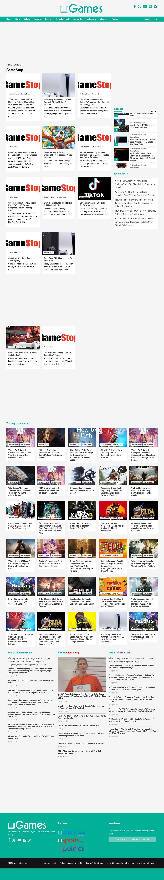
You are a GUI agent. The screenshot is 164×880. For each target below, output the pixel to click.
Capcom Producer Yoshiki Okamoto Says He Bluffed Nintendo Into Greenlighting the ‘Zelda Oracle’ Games (112, 566)
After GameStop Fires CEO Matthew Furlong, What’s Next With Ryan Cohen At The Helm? (21, 102)
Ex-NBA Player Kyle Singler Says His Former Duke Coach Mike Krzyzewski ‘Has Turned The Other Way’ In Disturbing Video (82, 696)
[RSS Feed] (155, 6)
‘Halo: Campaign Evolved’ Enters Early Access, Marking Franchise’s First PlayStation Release (142, 603)
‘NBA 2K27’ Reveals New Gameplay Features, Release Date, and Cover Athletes (135, 212)
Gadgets (49, 19)
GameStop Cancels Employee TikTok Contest (92, 204)
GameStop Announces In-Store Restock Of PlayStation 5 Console (57, 102)
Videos (27, 19)
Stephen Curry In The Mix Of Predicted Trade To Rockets (81, 743)
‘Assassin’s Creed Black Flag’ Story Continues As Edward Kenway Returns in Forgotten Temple (112, 492)
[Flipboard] (150, 6)
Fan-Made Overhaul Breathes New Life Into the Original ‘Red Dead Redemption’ (112, 527)
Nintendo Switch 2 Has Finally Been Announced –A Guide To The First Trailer (143, 138)
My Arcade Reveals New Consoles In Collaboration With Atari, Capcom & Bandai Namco (142, 153)
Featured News (13, 94)
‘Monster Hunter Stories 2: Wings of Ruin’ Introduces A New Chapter (58, 155)
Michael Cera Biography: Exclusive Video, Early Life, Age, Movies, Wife (31, 737)
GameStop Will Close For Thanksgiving (19, 259)
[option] (135, 122)
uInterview (91, 19)
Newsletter (78, 19)
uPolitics (114, 19)
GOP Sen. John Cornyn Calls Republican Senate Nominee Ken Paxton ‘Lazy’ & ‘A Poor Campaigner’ (132, 688)
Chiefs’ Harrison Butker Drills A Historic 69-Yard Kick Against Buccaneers (79, 752)
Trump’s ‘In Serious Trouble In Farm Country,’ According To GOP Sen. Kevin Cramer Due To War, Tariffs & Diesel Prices (131, 699)
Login (147, 19)
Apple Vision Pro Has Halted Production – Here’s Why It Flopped (142, 168)
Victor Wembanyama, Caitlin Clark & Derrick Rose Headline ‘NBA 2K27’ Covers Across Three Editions (20, 639)
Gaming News (25, 94)
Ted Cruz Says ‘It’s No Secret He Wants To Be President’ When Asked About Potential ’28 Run (131, 720)
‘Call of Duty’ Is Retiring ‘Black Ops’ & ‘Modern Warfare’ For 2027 (80, 525)
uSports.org (72, 652)
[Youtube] (145, 6)
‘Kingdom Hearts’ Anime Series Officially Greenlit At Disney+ (82, 490)
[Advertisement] (82, 42)
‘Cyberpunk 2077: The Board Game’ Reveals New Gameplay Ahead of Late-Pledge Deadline (81, 638)
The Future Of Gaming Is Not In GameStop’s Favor (57, 353)
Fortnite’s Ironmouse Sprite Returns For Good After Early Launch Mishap (51, 563)
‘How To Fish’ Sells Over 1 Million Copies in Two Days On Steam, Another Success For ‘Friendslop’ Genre (134, 203)
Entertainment (62, 19)
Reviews (37, 19)
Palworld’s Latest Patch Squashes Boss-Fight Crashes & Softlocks (18, 601)
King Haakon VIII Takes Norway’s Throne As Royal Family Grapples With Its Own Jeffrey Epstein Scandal (30, 691)
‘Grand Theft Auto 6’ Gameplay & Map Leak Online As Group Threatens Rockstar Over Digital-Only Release (134, 222)
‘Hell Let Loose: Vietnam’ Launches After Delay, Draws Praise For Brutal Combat (142, 492)
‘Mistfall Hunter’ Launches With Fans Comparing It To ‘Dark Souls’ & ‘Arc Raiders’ (143, 563)
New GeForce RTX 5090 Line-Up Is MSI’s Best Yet (142, 122)
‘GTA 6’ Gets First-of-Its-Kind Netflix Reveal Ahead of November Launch (50, 490)
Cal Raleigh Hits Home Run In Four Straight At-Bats (78, 726)
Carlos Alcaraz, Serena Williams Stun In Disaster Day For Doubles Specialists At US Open (81, 734)
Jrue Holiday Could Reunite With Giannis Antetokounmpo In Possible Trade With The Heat (81, 707)
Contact (47, 863)
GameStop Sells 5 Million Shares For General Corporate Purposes (22, 153)
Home (9, 19)
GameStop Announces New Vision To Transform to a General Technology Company (94, 102)
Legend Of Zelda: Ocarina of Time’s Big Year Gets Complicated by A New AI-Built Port (142, 527)
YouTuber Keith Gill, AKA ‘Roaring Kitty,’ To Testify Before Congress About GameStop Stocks (23, 206)
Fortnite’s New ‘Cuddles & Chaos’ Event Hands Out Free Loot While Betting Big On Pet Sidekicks (113, 603)
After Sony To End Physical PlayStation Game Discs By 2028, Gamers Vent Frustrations (112, 638)
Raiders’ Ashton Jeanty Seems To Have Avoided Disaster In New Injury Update (82, 717)
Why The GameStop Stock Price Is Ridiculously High (58, 204)
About (70, 863)
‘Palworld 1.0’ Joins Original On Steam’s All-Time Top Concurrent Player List (143, 637)
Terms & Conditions (94, 863)
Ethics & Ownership (114, 863)
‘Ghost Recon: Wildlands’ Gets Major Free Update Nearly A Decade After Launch (19, 565)
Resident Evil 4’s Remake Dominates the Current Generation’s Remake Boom (82, 601)
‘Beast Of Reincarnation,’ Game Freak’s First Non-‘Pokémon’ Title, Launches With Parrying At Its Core (81, 566)
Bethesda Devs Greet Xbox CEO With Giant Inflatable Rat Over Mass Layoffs (20, 525)
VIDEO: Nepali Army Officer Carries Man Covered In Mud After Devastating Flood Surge (131, 666)
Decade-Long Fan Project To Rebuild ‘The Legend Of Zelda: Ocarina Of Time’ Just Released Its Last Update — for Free (50, 639)
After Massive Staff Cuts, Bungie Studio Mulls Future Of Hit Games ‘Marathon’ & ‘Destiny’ (51, 603)
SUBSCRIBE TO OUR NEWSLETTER (132, 839)
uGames (150, 863)
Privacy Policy (59, 863)
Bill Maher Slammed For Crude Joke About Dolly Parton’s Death (31, 681)
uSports (103, 19)
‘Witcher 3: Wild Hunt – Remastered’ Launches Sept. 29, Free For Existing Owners (135, 194)
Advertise (79, 863)
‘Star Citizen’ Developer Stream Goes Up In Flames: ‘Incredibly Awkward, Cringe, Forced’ (20, 492)
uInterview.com (24, 652)
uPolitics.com (124, 652)
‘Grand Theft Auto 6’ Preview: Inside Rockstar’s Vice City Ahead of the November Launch (135, 184)
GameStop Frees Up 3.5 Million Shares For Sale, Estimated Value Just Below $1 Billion (94, 155)
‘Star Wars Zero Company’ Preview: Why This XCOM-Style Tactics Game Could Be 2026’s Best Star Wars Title (50, 528)
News (17, 19)
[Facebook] (135, 6)
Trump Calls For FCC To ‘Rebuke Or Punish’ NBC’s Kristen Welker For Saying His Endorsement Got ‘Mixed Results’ (132, 710)
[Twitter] (139, 6)
